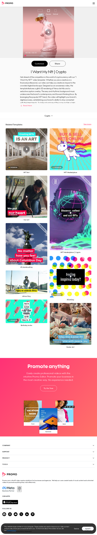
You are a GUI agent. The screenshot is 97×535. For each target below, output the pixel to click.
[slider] (25, 55)
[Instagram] (19, 489)
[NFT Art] (26, 149)
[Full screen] (71, 52)
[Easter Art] (70, 324)
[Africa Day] (26, 282)
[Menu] (93, 3)
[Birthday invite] (26, 311)
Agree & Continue (88, 529)
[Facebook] (8, 489)
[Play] (48, 32)
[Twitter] (21, 514)
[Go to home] (8, 3)
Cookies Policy (11, 530)
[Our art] (26, 197)
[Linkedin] (27, 514)
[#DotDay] (70, 276)
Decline (76, 529)
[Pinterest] (33, 514)
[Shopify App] (48, 502)
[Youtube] (16, 514)
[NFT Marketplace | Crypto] (70, 213)
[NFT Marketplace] (70, 149)
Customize (39, 63)
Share (57, 63)
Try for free (48, 388)
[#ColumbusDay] (26, 244)
